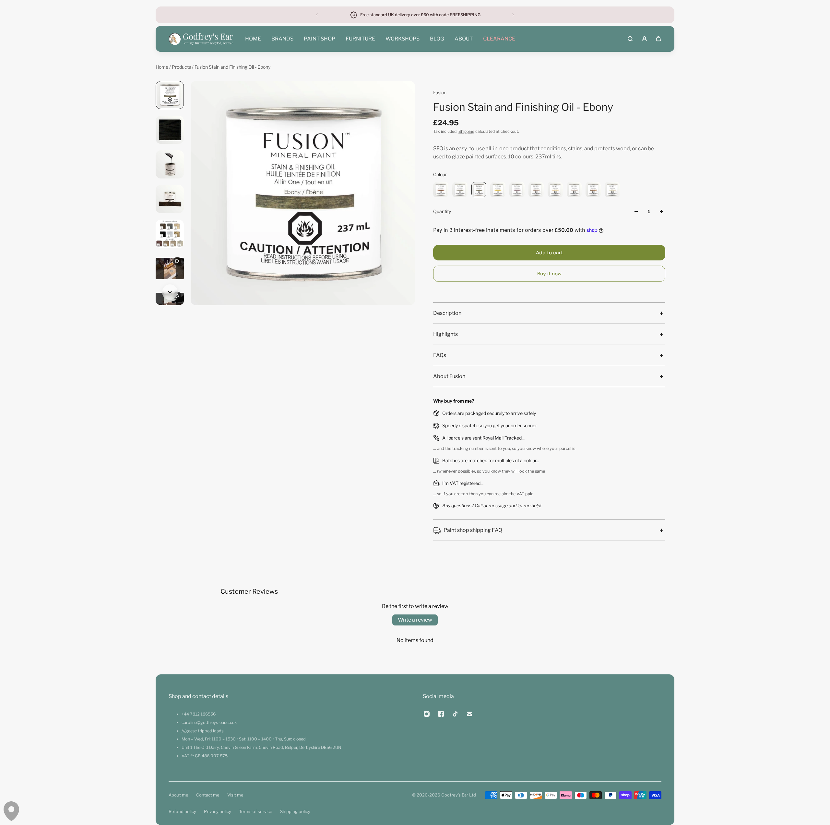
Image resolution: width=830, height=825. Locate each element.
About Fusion (449, 376)
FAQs (439, 355)
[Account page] (644, 38)
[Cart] (658, 38)
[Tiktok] (455, 714)
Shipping (466, 131)
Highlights (445, 334)
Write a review (415, 620)
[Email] (469, 714)
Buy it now (549, 273)
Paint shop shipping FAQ (473, 530)
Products (182, 67)
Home (162, 67)
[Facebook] (441, 714)
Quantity (442, 211)
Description (447, 313)
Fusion (439, 92)
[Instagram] (427, 714)
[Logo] (201, 39)
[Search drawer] (630, 38)
